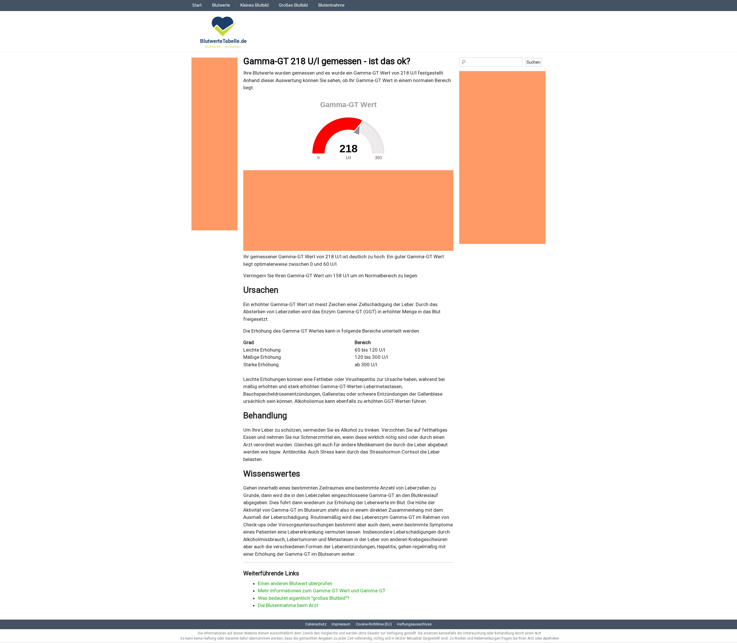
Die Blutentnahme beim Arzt (288, 605)
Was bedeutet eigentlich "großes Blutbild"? (303, 598)
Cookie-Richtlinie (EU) (374, 624)
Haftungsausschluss (414, 624)
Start (197, 5)
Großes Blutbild (293, 5)
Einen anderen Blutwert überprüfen (295, 583)
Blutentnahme (331, 5)
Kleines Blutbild (254, 5)
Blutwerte (221, 5)
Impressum (341, 624)
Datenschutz (315, 624)
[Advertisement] (348, 210)
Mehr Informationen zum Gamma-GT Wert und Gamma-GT (321, 590)
